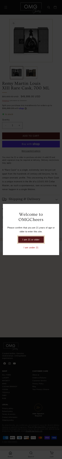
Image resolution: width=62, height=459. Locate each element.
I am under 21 (31, 247)
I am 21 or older (31, 239)
